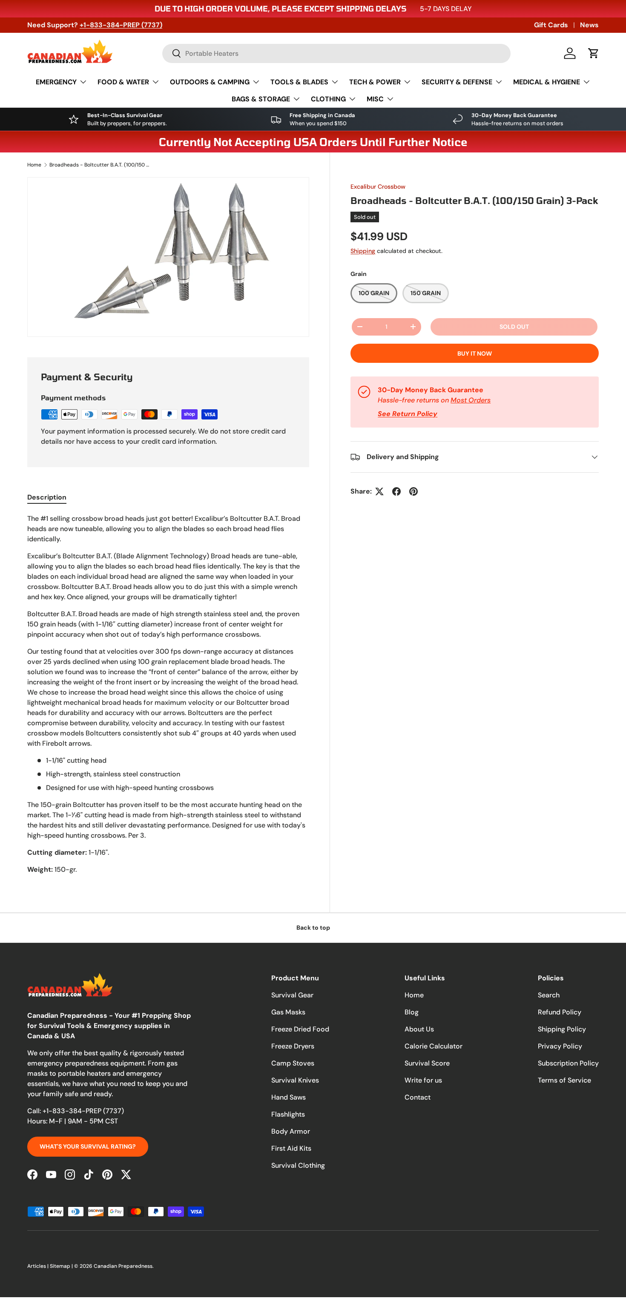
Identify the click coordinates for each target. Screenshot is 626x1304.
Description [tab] (46, 497)
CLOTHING (328, 99)
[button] (593, 53)
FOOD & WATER (123, 82)
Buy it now (474, 353)
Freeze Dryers (292, 1046)
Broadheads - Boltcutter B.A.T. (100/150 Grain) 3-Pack (100, 164)
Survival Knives (295, 1080)
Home (34, 164)
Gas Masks (288, 1012)
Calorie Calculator (433, 1046)
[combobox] (336, 53)
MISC (375, 99)
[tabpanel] (168, 694)
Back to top (313, 927)
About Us (419, 1029)
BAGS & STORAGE (261, 99)
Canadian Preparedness (123, 1266)
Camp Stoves (292, 1063)
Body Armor (290, 1131)
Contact (418, 1097)
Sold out (514, 326)
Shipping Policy (562, 1029)
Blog (412, 1012)
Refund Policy (559, 1012)
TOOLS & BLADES (299, 82)
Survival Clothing (298, 1165)
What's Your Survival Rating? (88, 1146)
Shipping (362, 251)
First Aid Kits (291, 1148)
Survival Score (427, 1063)
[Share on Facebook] (396, 491)
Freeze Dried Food (300, 1029)
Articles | (38, 1266)
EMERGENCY (56, 82)
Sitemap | (62, 1266)
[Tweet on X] (379, 491)
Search (549, 995)
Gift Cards (551, 24)
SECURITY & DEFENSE (457, 82)
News (589, 24)
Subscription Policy (568, 1063)
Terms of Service (564, 1080)
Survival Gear (292, 995)
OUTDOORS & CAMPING (210, 82)
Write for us (423, 1080)
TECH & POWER (375, 82)
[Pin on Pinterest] (413, 491)
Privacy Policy (560, 1046)
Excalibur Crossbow (377, 186)
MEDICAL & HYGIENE (546, 82)
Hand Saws (288, 1097)
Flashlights (288, 1114)
